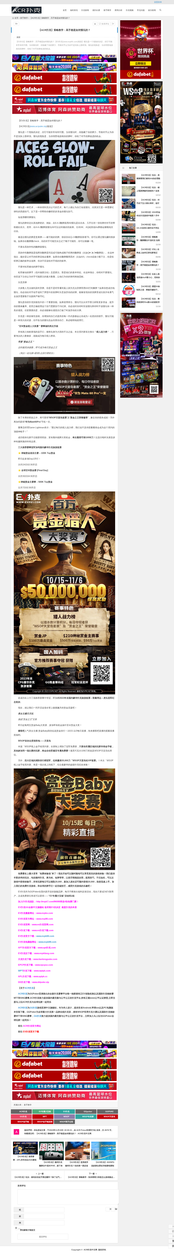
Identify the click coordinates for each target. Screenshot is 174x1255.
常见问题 (141, 10)
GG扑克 (33, 1008)
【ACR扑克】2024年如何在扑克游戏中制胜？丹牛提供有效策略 (148, 215)
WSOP (66, 1116)
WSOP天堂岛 (109, 1116)
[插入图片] (113, 1209)
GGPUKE (109, 1111)
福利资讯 (74, 10)
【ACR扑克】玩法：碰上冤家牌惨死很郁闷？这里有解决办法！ (148, 190)
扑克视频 (129, 10)
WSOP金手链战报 (44, 1122)
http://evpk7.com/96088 (48, 901)
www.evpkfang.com (44, 953)
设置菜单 (158, 2)
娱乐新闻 (152, 10)
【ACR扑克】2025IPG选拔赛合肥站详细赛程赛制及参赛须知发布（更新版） (102, 1165)
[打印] (95, 24)
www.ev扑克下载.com (42, 930)
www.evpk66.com (45, 936)
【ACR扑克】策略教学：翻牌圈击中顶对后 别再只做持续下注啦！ (148, 240)
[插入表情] (108, 1209)
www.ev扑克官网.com (42, 924)
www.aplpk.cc (40, 976)
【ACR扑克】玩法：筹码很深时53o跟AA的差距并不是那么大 (148, 302)
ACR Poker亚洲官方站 (86, 1130)
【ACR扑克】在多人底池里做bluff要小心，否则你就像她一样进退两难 (148, 277)
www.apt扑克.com (47, 947)
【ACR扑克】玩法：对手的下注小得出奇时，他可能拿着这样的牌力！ (148, 203)
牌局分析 (118, 10)
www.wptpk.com (42, 971)
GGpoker (88, 1111)
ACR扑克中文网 (90, 1250)
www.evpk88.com (47, 942)
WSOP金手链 (23, 1122)
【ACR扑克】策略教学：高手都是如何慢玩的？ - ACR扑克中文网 (63, 1133)
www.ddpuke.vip (40, 982)
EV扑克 (66, 1111)
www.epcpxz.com (44, 965)
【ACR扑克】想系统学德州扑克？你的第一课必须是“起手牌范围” (76, 1165)
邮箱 (19, 1217)
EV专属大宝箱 (45, 1111)
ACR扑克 (29, 988)
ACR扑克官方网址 (32, 1026)
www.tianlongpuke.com (45, 959)
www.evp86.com (44, 919)
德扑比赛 (96, 10)
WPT (20, 971)
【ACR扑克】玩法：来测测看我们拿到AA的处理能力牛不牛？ (148, 178)
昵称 (19, 1210)
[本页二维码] (170, 1246)
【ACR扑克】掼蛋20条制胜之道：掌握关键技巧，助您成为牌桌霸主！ (148, 289)
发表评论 (105, 24)
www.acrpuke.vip (38, 126)
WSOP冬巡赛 (88, 1116)
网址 (18, 1223)
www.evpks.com (44, 913)
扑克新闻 (85, 10)
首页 (65, 10)
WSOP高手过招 (66, 1122)
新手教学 (107, 10)
